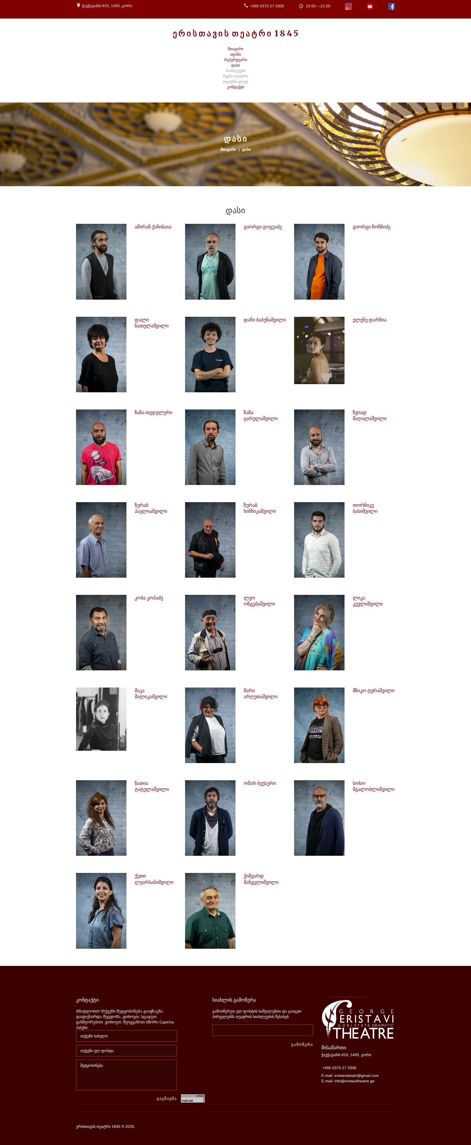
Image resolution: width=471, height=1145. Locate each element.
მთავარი (228, 149)
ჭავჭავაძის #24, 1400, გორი (107, 6)
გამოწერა (302, 1044)
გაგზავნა (167, 1098)
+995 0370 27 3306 (267, 6)
